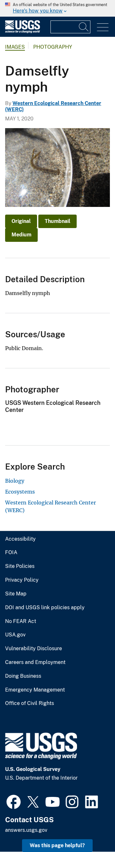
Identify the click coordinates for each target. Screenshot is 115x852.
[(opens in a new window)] (13, 801)
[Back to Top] (91, 828)
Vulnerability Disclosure (33, 648)
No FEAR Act (20, 621)
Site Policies (19, 566)
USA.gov (15, 635)
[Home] (22, 32)
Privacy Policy (22, 580)
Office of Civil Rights (29, 703)
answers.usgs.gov (26, 830)
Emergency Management (35, 690)
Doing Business (23, 676)
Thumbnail (57, 221)
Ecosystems (20, 491)
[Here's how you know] (57, 8)
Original (21, 221)
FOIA (11, 552)
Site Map (16, 594)
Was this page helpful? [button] (57, 845)
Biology (14, 481)
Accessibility (20, 539)
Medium (21, 235)
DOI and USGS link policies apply (45, 607)
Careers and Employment (35, 662)
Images (15, 47)
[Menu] (103, 27)
